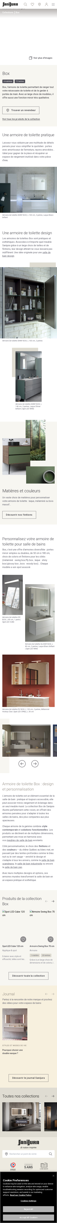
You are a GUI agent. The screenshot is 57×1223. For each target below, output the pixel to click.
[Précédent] (46, 901)
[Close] (53, 1176)
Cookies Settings (28, 1201)
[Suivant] (53, 901)
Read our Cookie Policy (20, 1195)
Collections (7, 12)
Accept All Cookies (28, 1217)
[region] (28, 1197)
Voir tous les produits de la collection (21, 119)
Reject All (28, 1209)
